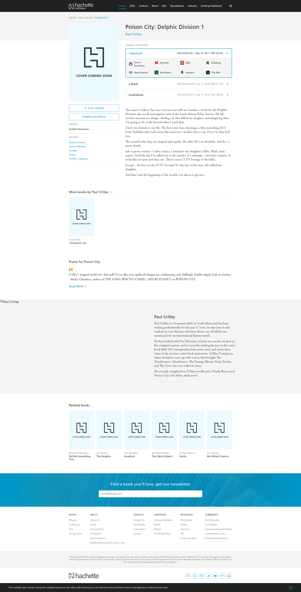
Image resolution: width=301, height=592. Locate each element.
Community (212, 515)
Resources (187, 515)
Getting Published (211, 5)
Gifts (132, 5)
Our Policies (211, 525)
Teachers (185, 529)
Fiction (72, 154)
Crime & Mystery (77, 146)
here (165, 587)
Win (164, 5)
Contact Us (138, 520)
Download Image (94, 116)
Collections (74, 525)
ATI (182, 534)
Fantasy (73, 150)
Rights (157, 525)
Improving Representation (218, 529)
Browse (73, 520)
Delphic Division (77, 142)
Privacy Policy (97, 529)
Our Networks (212, 520)
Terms (93, 525)
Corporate (160, 515)
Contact (138, 515)
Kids (71, 529)
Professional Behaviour (217, 538)
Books (122, 5)
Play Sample (96, 108)
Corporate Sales (189, 538)
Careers (137, 534)
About (94, 515)
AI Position (95, 534)
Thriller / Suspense (78, 158)
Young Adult (75, 534)
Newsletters (177, 5)
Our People (139, 525)
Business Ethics (97, 538)
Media (184, 525)
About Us (95, 520)
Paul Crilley (133, 34)
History (157, 529)
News (155, 5)
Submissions (139, 529)
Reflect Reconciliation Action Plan (107, 543)
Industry (192, 5)
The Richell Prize (162, 534)
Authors (143, 5)
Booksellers (186, 520)
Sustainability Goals (215, 534)
